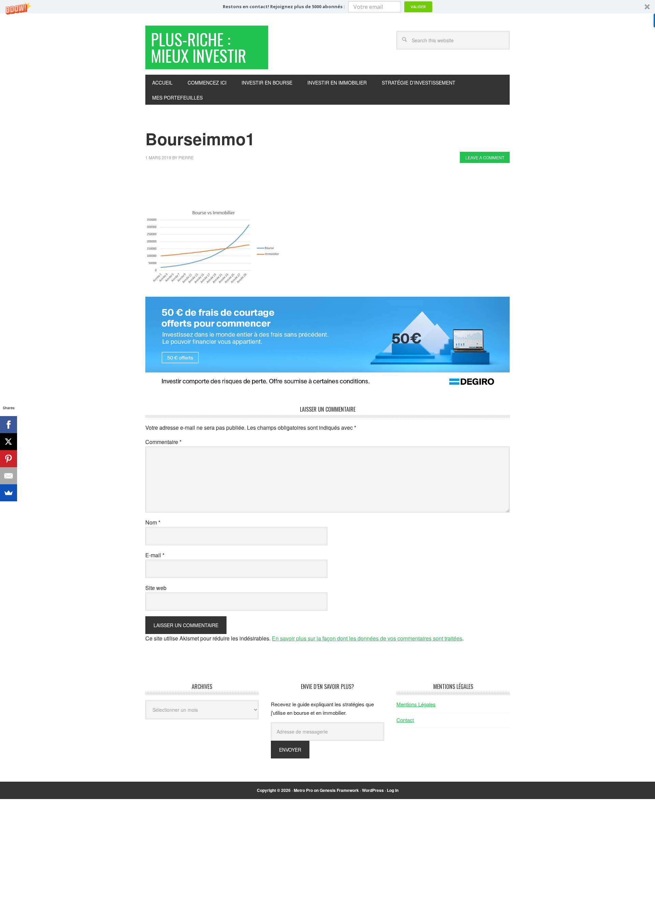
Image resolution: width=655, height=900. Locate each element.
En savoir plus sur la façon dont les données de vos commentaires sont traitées (367, 638)
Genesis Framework (339, 790)
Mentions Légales (416, 704)
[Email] (8, 475)
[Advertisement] (269, 187)
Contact (405, 719)
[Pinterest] (8, 458)
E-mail (154, 555)
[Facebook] (8, 424)
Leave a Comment (484, 157)
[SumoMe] (8, 492)
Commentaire (163, 442)
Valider (418, 6)
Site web (155, 588)
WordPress (373, 790)
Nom (152, 522)
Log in (392, 790)
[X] (8, 441)
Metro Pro (303, 790)
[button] (327, 6)
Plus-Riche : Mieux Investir (198, 47)
